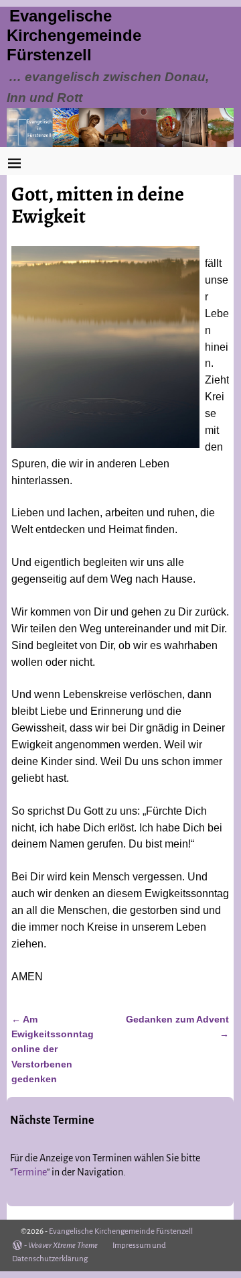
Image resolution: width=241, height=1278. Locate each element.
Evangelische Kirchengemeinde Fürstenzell (74, 35)
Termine (30, 1172)
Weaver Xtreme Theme (63, 1245)
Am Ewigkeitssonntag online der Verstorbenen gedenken (52, 1049)
